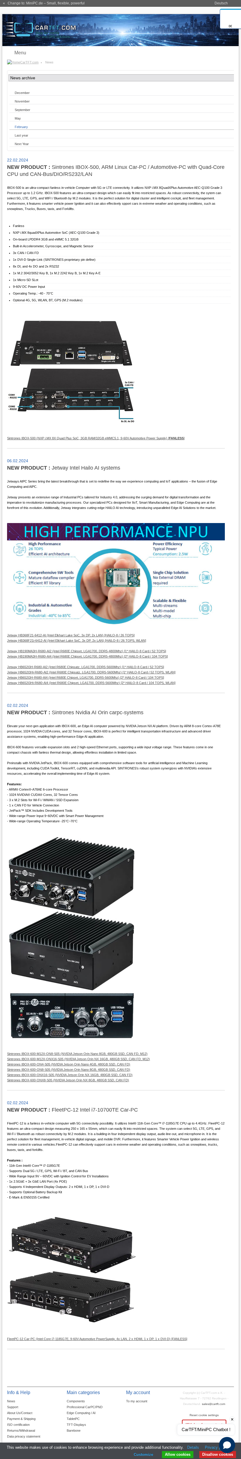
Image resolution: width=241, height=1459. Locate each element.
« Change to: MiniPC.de (44, 3)
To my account (136, 1401)
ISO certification (18, 1424)
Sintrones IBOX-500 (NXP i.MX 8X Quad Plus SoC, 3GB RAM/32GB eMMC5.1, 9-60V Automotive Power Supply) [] (96, 438)
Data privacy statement (23, 1436)
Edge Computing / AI (81, 1413)
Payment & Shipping (21, 1419)
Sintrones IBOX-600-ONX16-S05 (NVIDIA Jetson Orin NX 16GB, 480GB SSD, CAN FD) (70, 1075)
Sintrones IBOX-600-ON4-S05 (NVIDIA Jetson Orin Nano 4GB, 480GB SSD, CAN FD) (68, 1064)
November (22, 101)
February (21, 127)
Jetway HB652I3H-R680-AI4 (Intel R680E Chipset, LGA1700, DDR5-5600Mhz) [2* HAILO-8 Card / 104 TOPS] (85, 677)
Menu (20, 52)
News (11, 1401)
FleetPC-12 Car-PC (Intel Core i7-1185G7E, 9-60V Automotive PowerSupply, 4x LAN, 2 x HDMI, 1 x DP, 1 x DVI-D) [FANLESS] (97, 1339)
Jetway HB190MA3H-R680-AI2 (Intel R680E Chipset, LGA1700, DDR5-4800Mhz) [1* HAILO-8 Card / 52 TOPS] (86, 651)
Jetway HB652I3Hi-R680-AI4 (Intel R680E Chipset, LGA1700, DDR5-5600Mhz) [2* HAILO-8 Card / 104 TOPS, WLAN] (91, 683)
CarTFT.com (29, 62)
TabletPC (73, 1419)
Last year (21, 135)
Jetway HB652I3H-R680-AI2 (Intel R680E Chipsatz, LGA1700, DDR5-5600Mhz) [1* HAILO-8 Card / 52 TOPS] (85, 667)
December (22, 93)
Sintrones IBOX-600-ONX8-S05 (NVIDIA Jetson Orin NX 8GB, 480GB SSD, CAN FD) (68, 1080)
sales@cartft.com (213, 1404)
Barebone (74, 1430)
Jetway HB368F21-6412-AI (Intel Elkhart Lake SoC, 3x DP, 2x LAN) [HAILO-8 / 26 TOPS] (71, 635)
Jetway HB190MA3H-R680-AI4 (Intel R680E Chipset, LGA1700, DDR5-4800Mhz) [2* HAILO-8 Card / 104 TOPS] (87, 656)
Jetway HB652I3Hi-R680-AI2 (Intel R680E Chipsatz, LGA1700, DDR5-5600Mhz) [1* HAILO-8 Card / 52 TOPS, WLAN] (91, 672)
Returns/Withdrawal (21, 1430)
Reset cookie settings (204, 1415)
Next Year (22, 144)
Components (76, 1401)
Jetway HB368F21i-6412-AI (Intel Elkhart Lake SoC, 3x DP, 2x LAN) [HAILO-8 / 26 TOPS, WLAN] (76, 640)
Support (12, 1407)
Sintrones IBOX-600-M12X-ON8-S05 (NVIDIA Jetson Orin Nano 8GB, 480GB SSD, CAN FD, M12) (77, 1053)
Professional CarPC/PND (85, 1407)
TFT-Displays (76, 1424)
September (22, 110)
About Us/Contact (19, 1413)
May (18, 118)
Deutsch (221, 3)
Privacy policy (217, 1447)
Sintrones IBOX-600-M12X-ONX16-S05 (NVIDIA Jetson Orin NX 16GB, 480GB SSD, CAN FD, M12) (78, 1059)
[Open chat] (227, 1445)
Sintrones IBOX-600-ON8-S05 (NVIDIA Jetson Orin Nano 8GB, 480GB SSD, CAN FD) (68, 1069)
